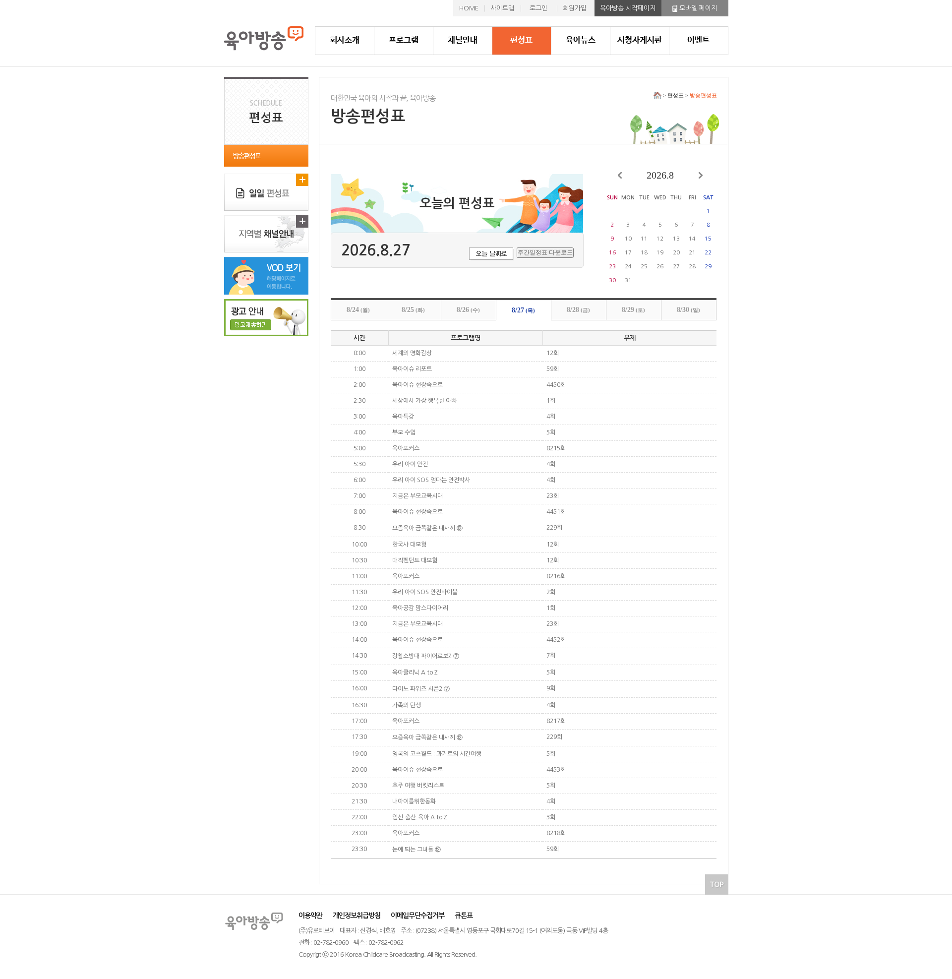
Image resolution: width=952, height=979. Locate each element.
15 (708, 239)
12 (659, 239)
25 (644, 266)
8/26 (468, 309)
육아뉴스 (580, 40)
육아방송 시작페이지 (627, 8)
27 (676, 266)
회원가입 (575, 8)
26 (659, 266)
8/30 (688, 309)
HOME (468, 8)
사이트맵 (502, 8)
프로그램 (403, 40)
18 (644, 252)
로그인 (538, 8)
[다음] (700, 175)
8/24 (358, 309)
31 (628, 280)
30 (612, 280)
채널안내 (462, 40)
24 (628, 266)
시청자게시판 (639, 40)
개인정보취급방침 (356, 915)
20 (676, 252)
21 (692, 252)
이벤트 (698, 40)
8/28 (578, 309)
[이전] (619, 175)
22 (708, 252)
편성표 (521, 40)
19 (659, 252)
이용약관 (310, 915)
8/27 (523, 310)
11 (644, 239)
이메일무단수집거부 (417, 915)
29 (708, 266)
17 (628, 252)
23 (612, 266)
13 (676, 239)
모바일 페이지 (697, 8)
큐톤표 (464, 915)
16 (612, 252)
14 (692, 239)
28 (692, 266)
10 (628, 239)
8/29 (633, 309)
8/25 (413, 309)
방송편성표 (246, 156)
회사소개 (344, 40)
